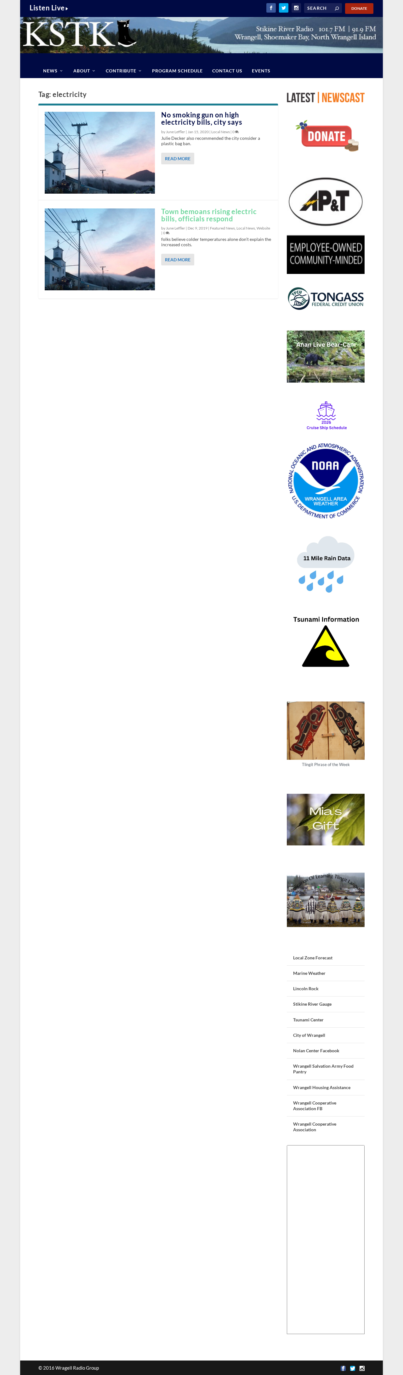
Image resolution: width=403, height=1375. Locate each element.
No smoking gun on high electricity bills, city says (201, 118)
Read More (177, 158)
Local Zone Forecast (312, 957)
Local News (220, 131)
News (50, 70)
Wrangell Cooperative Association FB (314, 1105)
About (81, 70)
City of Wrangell (309, 1035)
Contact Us (227, 70)
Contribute (121, 70)
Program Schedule (177, 70)
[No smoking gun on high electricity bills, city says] (100, 153)
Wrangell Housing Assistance (321, 1087)
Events (261, 70)
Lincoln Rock (306, 988)
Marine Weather (309, 973)
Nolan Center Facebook (316, 1050)
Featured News (222, 228)
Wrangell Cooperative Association (314, 1126)
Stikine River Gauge (312, 1004)
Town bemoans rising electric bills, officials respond (209, 215)
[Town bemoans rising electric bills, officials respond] (100, 249)
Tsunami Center (308, 1019)
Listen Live (47, 7)
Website (263, 228)
